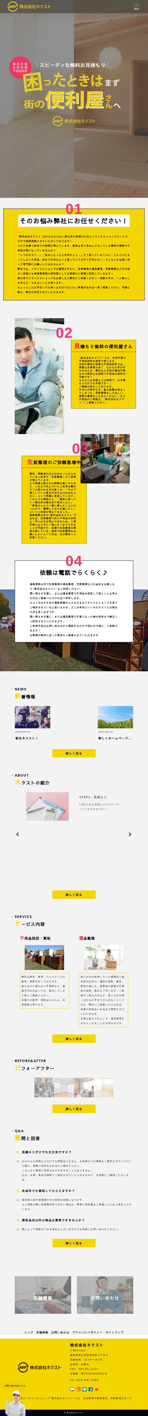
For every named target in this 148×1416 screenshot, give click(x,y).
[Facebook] (90, 1389)
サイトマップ (115, 1332)
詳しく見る (74, 753)
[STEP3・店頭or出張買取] (47, 818)
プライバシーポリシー (87, 1332)
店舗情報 (42, 1332)
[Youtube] (96, 1389)
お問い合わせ (60, 1332)
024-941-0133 (87, 1380)
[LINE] (84, 1389)
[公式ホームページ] (72, 1389)
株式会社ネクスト (75, 1413)
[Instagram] (78, 1389)
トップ (28, 1332)
